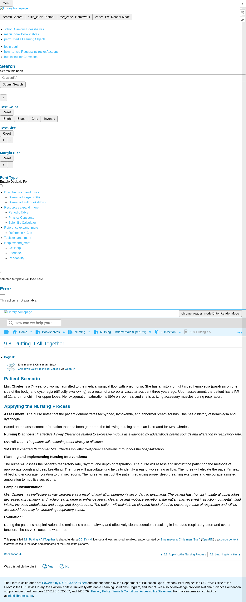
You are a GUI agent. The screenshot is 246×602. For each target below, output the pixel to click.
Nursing (80, 332)
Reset (7, 112)
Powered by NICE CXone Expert (64, 583)
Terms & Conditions (125, 591)
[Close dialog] (2, 294)
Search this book (11, 71)
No (67, 566)
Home (23, 332)
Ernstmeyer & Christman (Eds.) (180, 539)
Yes (50, 566)
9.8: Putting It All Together (39, 539)
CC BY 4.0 (85, 539)
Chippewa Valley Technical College (39, 368)
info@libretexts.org (20, 595)
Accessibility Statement (156, 591)
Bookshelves (51, 332)
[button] (15, 253)
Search (11, 323)
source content (228, 539)
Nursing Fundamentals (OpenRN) (123, 332)
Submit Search (13, 84)
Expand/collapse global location (239, 331)
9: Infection (168, 332)
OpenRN (70, 368)
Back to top (11, 554)
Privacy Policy (100, 591)
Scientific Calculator (22, 222)
